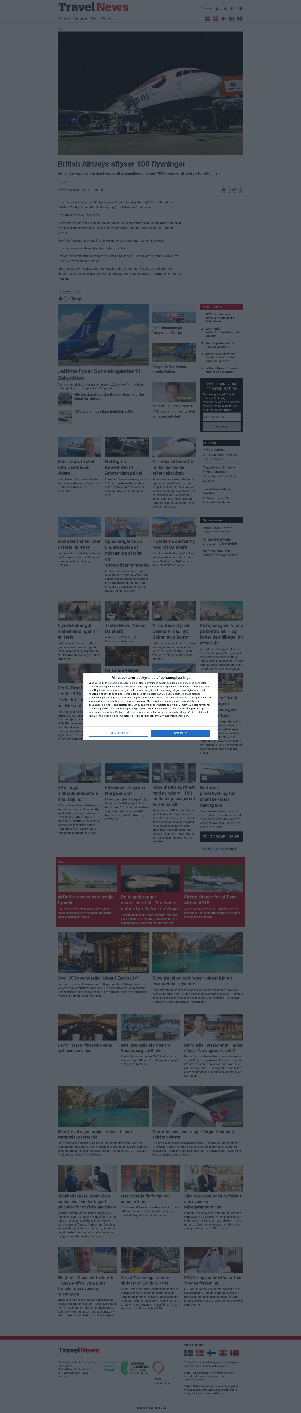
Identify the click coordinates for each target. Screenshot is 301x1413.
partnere (112, 683)
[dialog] (150, 706)
